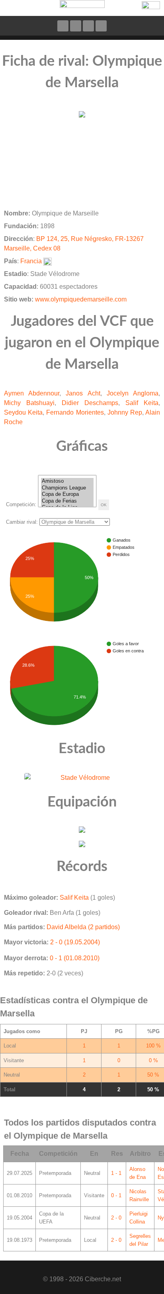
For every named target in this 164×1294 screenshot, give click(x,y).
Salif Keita (141, 402)
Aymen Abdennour (31, 393)
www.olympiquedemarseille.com (81, 299)
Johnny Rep (124, 412)
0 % (153, 1060)
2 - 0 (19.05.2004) (75, 942)
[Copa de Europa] (67, 494)
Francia (31, 261)
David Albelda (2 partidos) (83, 927)
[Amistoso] (67, 481)
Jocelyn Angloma (132, 393)
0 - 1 (116, 1195)
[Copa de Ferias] (67, 501)
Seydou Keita (23, 412)
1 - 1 (116, 1173)
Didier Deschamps (90, 402)
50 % (153, 1075)
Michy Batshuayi (29, 402)
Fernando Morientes (74, 412)
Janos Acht (83, 393)
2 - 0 (116, 1218)
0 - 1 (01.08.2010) (75, 958)
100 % (153, 1046)
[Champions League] (67, 488)
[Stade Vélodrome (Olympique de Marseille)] (82, 777)
